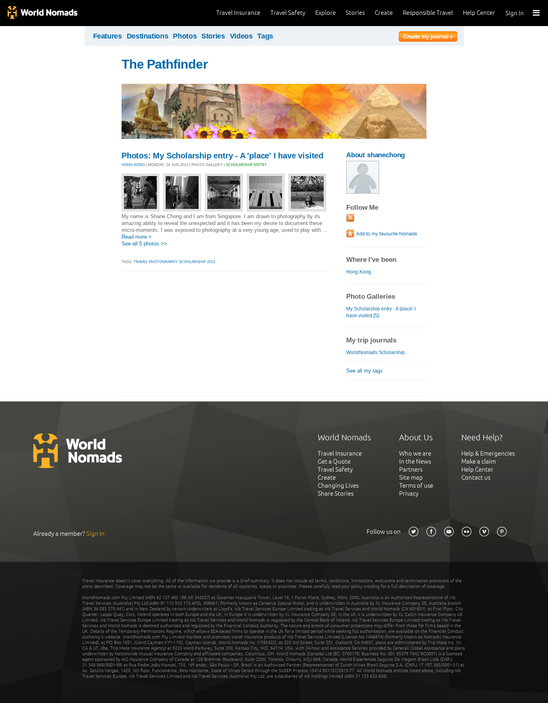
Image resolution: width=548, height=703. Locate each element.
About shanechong (375, 155)
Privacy (408, 493)
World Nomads (42, 13)
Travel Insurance (238, 12)
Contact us (475, 477)
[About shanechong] (362, 192)
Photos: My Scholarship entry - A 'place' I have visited (222, 155)
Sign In (514, 13)
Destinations (147, 36)
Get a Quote (334, 461)
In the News (415, 461)
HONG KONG (133, 165)
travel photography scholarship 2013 (174, 262)
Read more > (137, 237)
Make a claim (478, 461)
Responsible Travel (428, 12)
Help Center (479, 12)
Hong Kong (358, 272)
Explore (325, 12)
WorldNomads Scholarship (375, 352)
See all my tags (364, 371)
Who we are (415, 453)
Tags (265, 36)
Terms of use (416, 485)
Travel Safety (287, 12)
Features (107, 36)
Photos (185, 36)
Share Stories (335, 493)
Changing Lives (338, 485)
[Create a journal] (428, 37)
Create (384, 12)
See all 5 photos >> (144, 244)
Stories (355, 12)
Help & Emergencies (488, 453)
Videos (241, 36)
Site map (411, 477)
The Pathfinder (164, 64)
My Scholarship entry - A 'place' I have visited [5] (381, 312)
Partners (410, 469)
